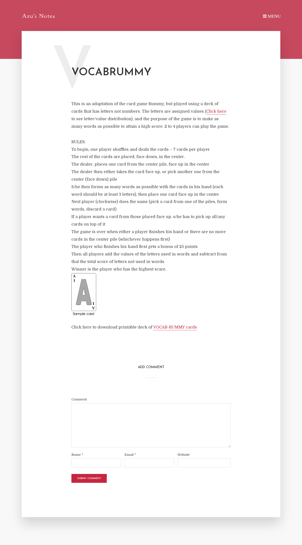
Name (77, 454)
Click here (216, 111)
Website (184, 454)
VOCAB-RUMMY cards (175, 327)
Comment (79, 399)
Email (130, 454)
